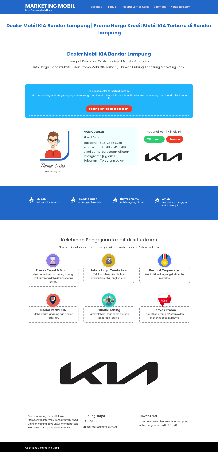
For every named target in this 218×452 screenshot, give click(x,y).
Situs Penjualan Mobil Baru (50, 7)
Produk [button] (111, 7)
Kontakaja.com (181, 7)
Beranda (96, 7)
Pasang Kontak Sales (135, 7)
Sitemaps (160, 7)
